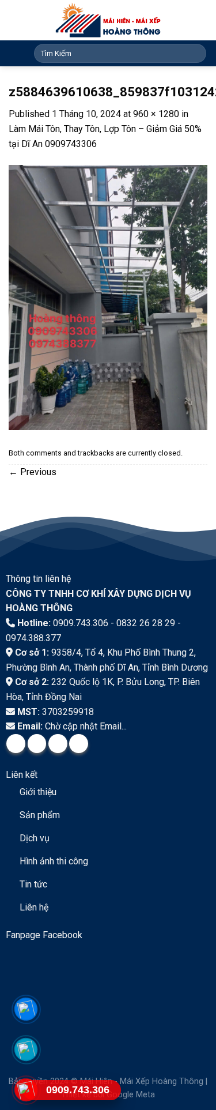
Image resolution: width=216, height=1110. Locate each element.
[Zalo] (26, 1049)
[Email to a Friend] (57, 743)
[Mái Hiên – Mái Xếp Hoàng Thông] (108, 20)
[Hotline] (26, 1089)
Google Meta (131, 1095)
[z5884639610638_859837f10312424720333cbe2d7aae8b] (108, 296)
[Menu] (15, 52)
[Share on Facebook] (15, 743)
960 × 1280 (156, 113)
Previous (32, 471)
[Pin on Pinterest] (78, 743)
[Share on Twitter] (37, 743)
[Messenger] (26, 1008)
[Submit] (195, 53)
